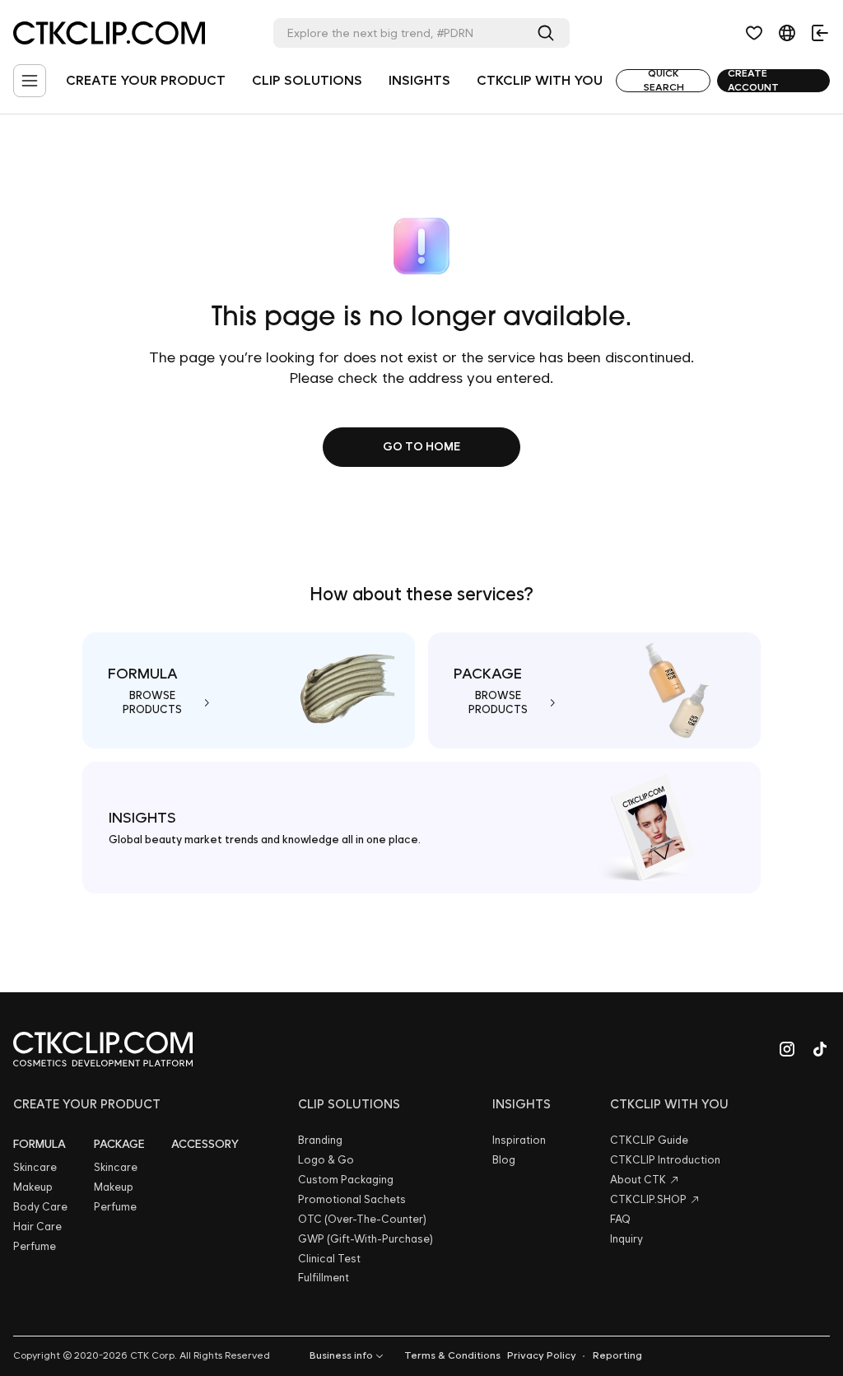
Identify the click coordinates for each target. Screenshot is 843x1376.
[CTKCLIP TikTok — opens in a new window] (820, 1049)
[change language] (787, 33)
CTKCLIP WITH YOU (540, 80)
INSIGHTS (419, 80)
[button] (754, 33)
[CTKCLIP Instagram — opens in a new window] (787, 1049)
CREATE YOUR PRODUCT (146, 80)
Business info (341, 1355)
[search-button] (549, 33)
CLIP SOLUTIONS (307, 80)
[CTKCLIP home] (103, 1049)
